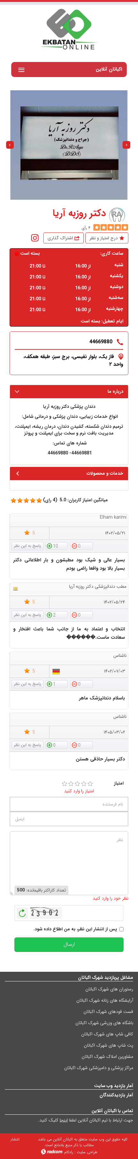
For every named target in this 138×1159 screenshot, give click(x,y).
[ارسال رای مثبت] (56, 545)
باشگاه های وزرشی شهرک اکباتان (104, 1022)
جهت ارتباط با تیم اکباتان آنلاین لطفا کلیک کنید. (85, 1120)
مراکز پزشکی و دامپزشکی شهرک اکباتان (98, 1067)
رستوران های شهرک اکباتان (109, 989)
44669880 (100, 342)
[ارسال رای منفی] (81, 545)
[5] (96, 227)
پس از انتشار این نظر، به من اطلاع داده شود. (75, 929)
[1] (64, 784)
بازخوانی (22, 911)
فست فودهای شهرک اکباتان (108, 1011)
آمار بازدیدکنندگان (116, 1095)
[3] (77, 784)
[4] (84, 784)
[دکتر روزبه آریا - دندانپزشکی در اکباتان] (69, 145)
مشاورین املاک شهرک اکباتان (107, 1056)
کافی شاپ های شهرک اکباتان (107, 1034)
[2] (71, 784)
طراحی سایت (87, 1152)
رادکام (68, 1152)
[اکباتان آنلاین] (69, 29)
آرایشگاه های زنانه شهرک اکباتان (104, 1000)
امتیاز (119, 783)
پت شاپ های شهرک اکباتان (108, 1045)
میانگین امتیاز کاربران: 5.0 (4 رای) (75, 500)
